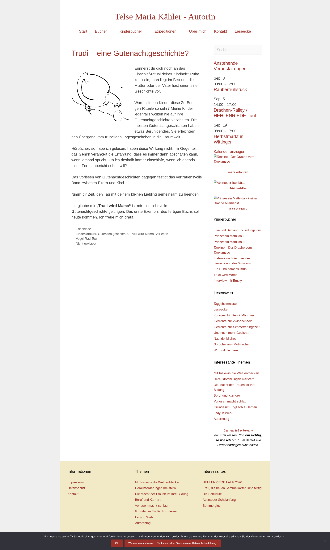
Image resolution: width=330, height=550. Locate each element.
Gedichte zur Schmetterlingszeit (237, 327)
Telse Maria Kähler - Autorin (165, 16)
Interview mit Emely (228, 280)
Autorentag (221, 419)
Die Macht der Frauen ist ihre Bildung (161, 494)
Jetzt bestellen (238, 188)
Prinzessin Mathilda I (229, 236)
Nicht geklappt (86, 243)
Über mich (197, 31)
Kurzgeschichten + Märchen (234, 315)
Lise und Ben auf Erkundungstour (237, 230)
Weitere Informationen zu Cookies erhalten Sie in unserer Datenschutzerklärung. (172, 543)
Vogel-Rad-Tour (87, 238)
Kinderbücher (131, 31)
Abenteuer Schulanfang (219, 500)
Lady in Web (222, 413)
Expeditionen (165, 31)
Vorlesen (162, 234)
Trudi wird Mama (142, 234)
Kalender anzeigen (229, 151)
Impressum (76, 482)
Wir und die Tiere (226, 350)
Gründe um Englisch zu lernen (235, 407)
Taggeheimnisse (225, 304)
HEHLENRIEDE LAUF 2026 (222, 482)
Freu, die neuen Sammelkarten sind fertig (232, 488)
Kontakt (220, 31)
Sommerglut (211, 505)
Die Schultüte (212, 494)
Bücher (101, 31)
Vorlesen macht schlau (230, 401)
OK (117, 543)
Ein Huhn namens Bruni (230, 269)
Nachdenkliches (225, 338)
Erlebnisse (83, 229)
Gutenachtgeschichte (113, 234)
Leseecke (243, 31)
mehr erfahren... (238, 208)
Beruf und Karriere (227, 395)
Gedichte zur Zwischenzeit (233, 321)
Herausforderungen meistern (234, 379)
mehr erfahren (238, 172)
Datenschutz (77, 488)
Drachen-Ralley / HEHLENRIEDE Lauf (235, 112)
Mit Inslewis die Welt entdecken (236, 373)
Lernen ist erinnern (238, 430)
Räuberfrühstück (230, 89)
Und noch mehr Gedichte (231, 333)
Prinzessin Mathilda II (229, 242)
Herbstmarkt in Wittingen (228, 139)
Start (83, 31)
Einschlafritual (86, 234)
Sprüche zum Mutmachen (232, 344)
